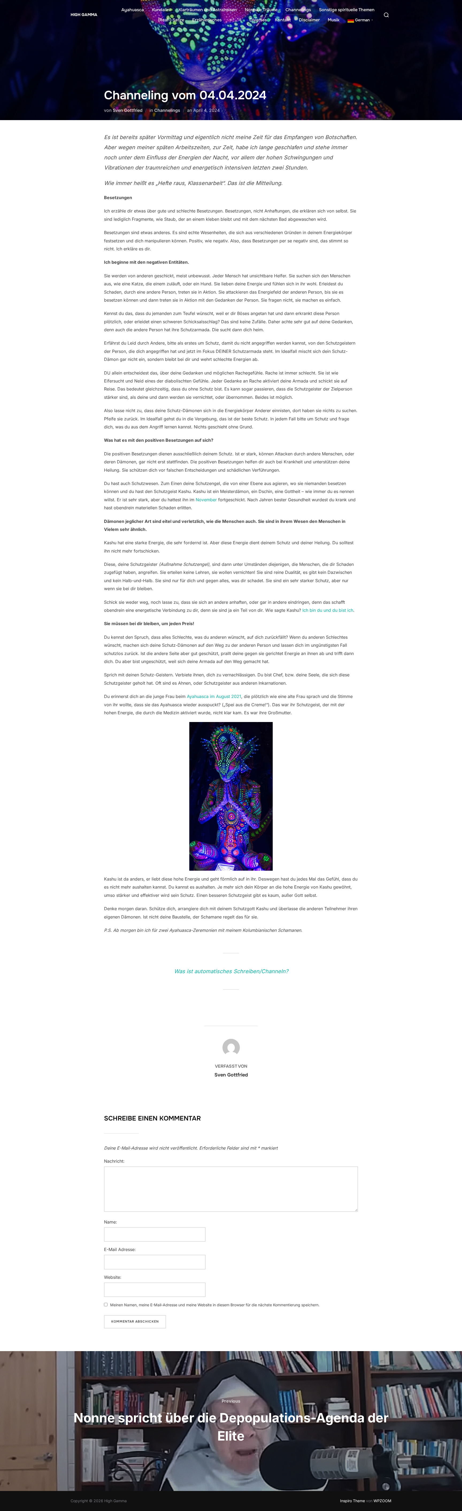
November (206, 499)
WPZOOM (382, 1500)
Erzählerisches (207, 20)
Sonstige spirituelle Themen (347, 10)
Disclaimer (309, 20)
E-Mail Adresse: (120, 1249)
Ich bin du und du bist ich (327, 610)
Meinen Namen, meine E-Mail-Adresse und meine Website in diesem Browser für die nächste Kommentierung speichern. (214, 1305)
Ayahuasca (132, 10)
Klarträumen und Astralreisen (208, 10)
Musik (334, 20)
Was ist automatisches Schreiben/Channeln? (231, 971)
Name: (110, 1222)
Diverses (258, 20)
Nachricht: (114, 1161)
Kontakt (283, 20)
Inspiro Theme (352, 1500)
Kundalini (161, 10)
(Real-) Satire (171, 20)
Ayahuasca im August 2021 (214, 696)
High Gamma (84, 14)
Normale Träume (261, 10)
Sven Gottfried (128, 110)
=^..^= (235, 20)
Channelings (298, 10)
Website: (112, 1277)
